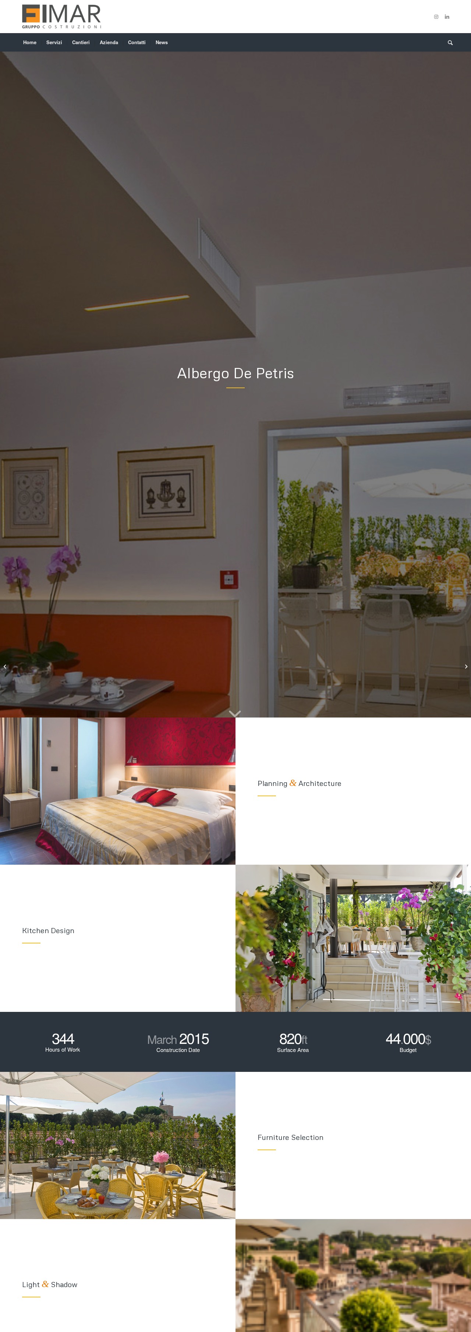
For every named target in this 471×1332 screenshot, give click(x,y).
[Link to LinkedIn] (447, 16)
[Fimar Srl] (60, 16)
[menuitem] (29, 42)
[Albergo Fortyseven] (465, 666)
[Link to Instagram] (436, 16)
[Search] (448, 42)
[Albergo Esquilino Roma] (5, 666)
